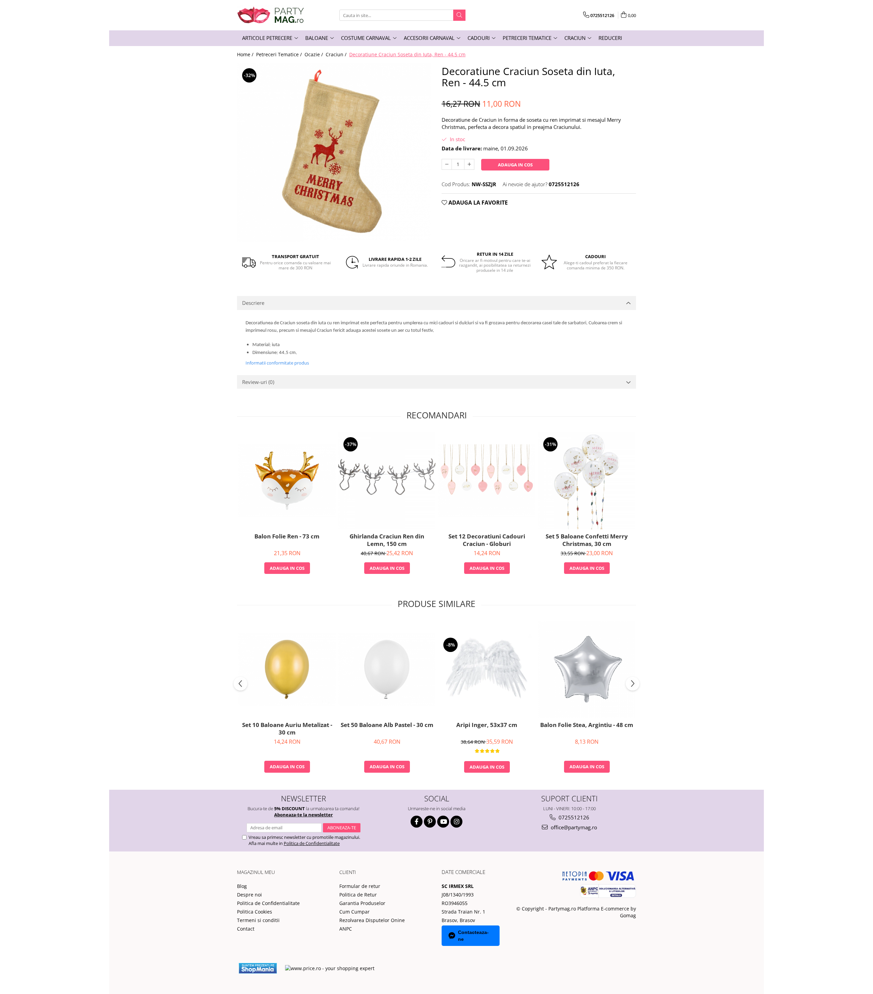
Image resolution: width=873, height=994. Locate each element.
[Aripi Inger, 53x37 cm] (486, 669)
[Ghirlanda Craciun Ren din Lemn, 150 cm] (386, 480)
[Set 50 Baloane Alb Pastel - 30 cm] (386, 669)
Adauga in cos (515, 165)
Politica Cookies (254, 911)
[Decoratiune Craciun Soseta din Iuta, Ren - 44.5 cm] (334, 152)
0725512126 (573, 817)
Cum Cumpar (354, 911)
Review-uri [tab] (258, 382)
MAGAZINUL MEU (256, 872)
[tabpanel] (334, 152)
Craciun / (337, 54)
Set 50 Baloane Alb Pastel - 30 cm (387, 725)
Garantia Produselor (362, 903)
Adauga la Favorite (477, 202)
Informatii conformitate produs (277, 363)
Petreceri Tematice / (279, 54)
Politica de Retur (358, 894)
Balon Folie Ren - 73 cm (287, 536)
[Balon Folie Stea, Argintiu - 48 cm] (586, 669)
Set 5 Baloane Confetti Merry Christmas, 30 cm (587, 540)
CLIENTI (347, 872)
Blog (242, 886)
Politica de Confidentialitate (312, 843)
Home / (246, 54)
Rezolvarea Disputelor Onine (372, 920)
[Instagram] (456, 822)
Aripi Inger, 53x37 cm (486, 725)
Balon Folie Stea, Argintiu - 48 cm (586, 725)
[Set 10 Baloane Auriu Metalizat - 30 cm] (287, 669)
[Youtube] (443, 822)
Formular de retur (359, 886)
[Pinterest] (430, 822)
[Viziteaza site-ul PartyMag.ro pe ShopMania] (258, 968)
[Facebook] (417, 822)
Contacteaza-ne (473, 936)
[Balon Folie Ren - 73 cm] (287, 480)
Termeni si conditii (258, 920)
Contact (245, 928)
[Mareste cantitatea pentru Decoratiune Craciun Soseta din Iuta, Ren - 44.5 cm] (469, 164)
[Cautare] (459, 15)
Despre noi (249, 894)
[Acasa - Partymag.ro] (271, 15)
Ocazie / (314, 54)
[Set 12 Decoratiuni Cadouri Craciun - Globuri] (486, 480)
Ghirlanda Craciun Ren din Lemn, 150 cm (387, 540)
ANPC (345, 928)
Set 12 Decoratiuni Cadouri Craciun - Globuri (486, 540)
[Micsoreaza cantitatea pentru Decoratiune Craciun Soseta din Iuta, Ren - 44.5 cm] (447, 164)
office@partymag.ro (573, 827)
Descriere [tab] (253, 302)
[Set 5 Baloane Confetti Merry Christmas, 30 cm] (586, 480)
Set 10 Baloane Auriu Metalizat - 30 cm (287, 728)
